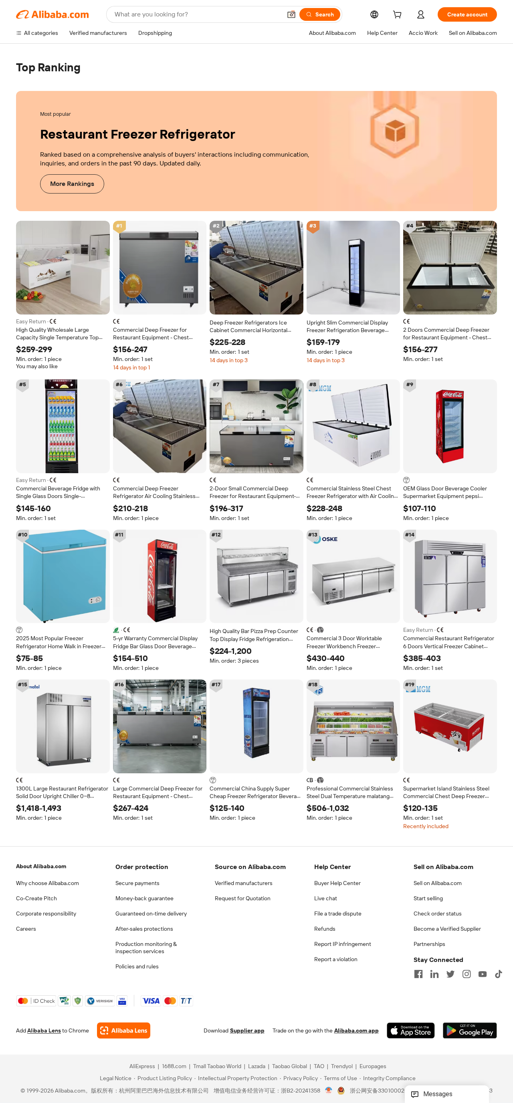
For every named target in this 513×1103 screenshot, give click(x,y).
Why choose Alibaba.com (47, 883)
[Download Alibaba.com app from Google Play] (470, 1031)
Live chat (325, 898)
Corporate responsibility (46, 913)
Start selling (428, 898)
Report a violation (335, 959)
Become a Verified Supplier (447, 929)
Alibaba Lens (44, 1031)
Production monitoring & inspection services (146, 947)
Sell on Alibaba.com (438, 883)
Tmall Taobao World (217, 1066)
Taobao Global (289, 1066)
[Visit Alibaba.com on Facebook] (418, 974)
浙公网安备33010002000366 (387, 1091)
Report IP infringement (342, 944)
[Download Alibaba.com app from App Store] (411, 1031)
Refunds (324, 929)
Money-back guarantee (144, 898)
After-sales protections (144, 929)
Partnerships (429, 944)
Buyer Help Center (337, 883)
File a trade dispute (338, 913)
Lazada (256, 1066)
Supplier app (247, 1031)
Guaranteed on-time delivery (151, 913)
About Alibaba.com (41, 866)
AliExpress (142, 1066)
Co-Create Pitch (36, 898)
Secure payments (137, 883)
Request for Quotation (243, 898)
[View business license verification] (329, 1091)
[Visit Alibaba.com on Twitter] (450, 974)
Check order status (438, 913)
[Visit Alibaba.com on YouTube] (482, 974)
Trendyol (342, 1066)
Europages (373, 1066)
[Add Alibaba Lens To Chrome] (123, 1031)
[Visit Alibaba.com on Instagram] (466, 974)
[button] (291, 14)
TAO (319, 1066)
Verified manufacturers (244, 883)
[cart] (399, 15)
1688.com (174, 1066)
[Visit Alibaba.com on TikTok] (498, 974)
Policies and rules (137, 966)
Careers (26, 929)
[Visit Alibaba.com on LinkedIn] (434, 974)
